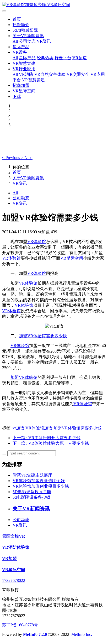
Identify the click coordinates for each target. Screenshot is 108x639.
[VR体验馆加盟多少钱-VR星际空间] (54, 5)
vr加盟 (18, 428)
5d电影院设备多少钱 (31, 497)
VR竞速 (79, 58)
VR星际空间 (24, 91)
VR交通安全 (78, 74)
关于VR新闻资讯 (28, 35)
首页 (17, 19)
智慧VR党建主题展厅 (32, 475)
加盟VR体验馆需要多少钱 (43, 336)
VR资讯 (44, 41)
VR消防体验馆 (15, 547)
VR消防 (26, 74)
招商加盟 (21, 85)
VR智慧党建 (24, 63)
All (15, 41)
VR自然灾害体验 (50, 74)
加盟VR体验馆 (23, 377)
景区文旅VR (13, 536)
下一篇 (51, 443)
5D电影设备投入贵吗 (32, 491)
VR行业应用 (24, 69)
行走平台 (63, 58)
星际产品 (21, 46)
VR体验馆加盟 (38, 428)
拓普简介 (21, 24)
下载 (17, 96)
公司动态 (27, 41)
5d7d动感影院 (25, 30)
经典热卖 (45, 58)
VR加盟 (9, 558)
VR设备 (20, 52)
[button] (11, 157)
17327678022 (13, 580)
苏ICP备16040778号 (20, 625)
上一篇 (46, 437)
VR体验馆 (36, 241)
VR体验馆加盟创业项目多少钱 (41, 486)
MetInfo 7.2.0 (35, 634)
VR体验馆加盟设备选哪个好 (39, 480)
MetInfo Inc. (81, 634)
